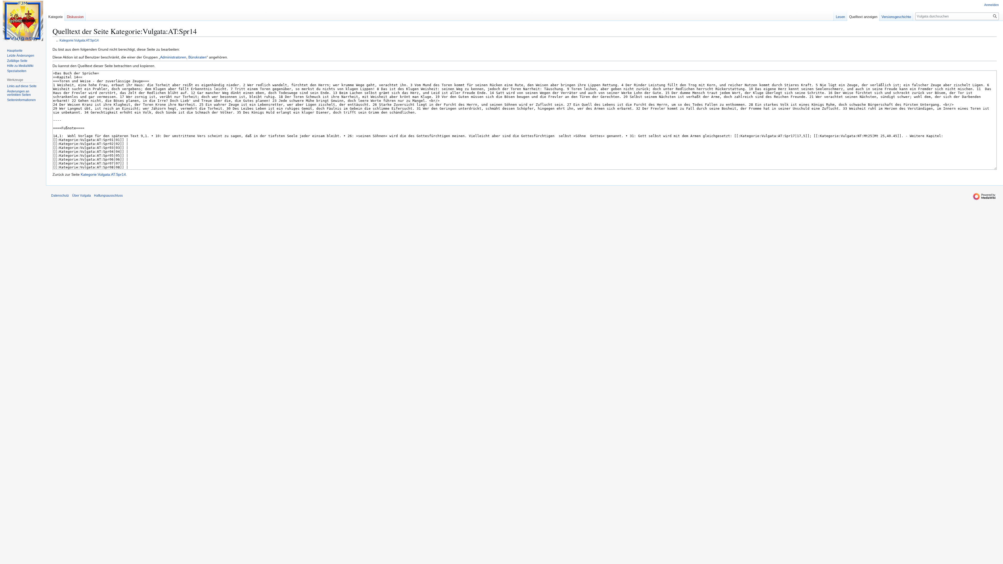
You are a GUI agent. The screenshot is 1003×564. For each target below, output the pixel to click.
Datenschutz (60, 195)
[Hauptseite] (23, 21)
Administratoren (173, 57)
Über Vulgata (81, 195)
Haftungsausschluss (108, 195)
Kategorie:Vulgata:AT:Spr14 (79, 40)
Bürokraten (197, 57)
